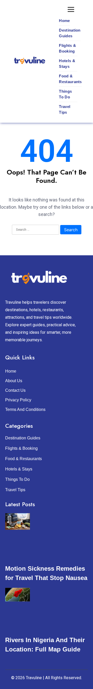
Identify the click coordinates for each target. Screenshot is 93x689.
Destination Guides (69, 33)
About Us (13, 381)
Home (64, 20)
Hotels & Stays (67, 64)
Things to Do (65, 94)
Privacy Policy (18, 400)
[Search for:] (35, 230)
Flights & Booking (67, 48)
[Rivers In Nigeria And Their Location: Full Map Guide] (17, 594)
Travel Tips (64, 109)
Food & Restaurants (70, 79)
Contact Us (15, 390)
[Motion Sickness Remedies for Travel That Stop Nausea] (17, 521)
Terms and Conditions (25, 409)
